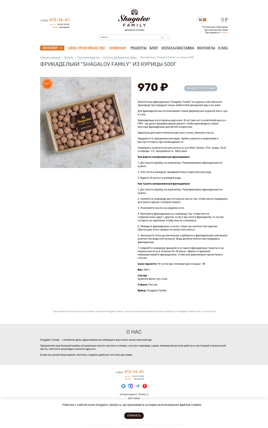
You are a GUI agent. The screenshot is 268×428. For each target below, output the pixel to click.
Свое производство (86, 48)
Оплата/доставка (177, 48)
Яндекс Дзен (145, 386)
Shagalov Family (134, 18)
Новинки (117, 48)
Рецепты (139, 48)
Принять (134, 415)
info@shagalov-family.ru (134, 394)
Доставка (134, 398)
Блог (153, 48)
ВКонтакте (123, 386)
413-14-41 (54, 20)
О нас (223, 48)
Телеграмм (137, 386)
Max (130, 386)
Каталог (50, 48)
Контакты (206, 48)
